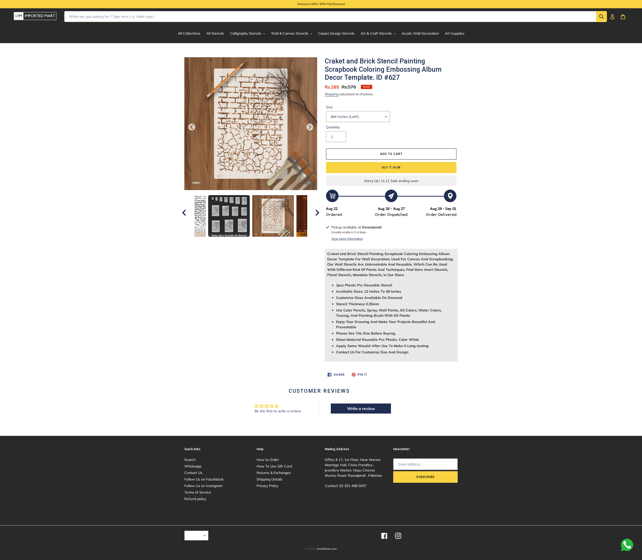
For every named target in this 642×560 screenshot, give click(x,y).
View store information (347, 239)
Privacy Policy (267, 486)
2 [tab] (231, 241)
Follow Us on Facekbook (203, 479)
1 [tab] (224, 241)
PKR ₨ (195, 535)
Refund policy (195, 499)
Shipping (331, 94)
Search (190, 459)
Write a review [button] (361, 408)
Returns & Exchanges (274, 472)
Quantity (333, 127)
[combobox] (335, 16)
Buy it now (391, 167)
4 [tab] (247, 241)
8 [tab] (277, 241)
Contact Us (193, 472)
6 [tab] (262, 241)
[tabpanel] (273, 216)
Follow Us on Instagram (203, 486)
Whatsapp (192, 466)
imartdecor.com (327, 548)
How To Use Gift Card (274, 466)
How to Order (268, 459)
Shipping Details (269, 479)
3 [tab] (239, 241)
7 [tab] (269, 241)
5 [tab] (254, 241)
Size (329, 107)
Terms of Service (197, 492)
